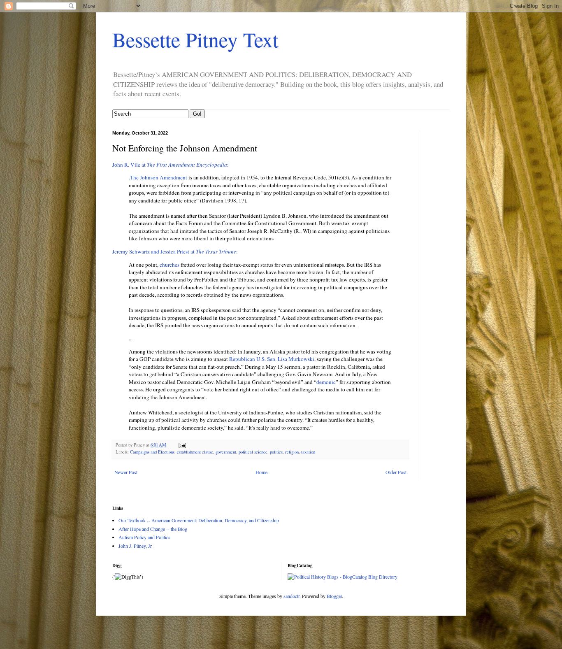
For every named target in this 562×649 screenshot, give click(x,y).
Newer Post (125, 472)
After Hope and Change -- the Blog (152, 529)
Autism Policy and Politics (144, 537)
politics (276, 452)
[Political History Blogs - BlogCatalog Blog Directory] (342, 576)
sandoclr (291, 596)
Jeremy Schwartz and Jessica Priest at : (175, 251)
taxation (308, 452)
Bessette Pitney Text (195, 39)
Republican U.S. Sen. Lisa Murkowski (271, 359)
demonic (326, 382)
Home (261, 472)
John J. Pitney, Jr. (135, 545)
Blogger (334, 596)
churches (169, 264)
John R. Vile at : (170, 164)
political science (253, 452)
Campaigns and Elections (152, 452)
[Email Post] (181, 445)
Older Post (396, 472)
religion (292, 452)
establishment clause (195, 452)
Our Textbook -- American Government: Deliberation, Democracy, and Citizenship (198, 520)
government (226, 452)
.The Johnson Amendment (158, 177)
